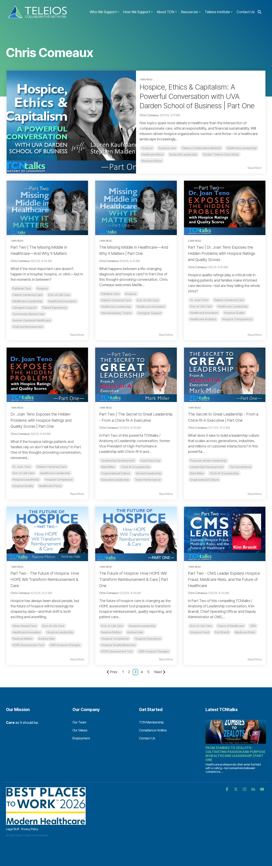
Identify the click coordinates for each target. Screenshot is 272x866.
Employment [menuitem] (81, 738)
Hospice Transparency (237, 319)
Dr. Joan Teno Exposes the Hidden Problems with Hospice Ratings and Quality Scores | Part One (41, 420)
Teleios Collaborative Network (201, 148)
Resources (189, 12)
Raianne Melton (23, 638)
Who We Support (103, 12)
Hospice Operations (148, 638)
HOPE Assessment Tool (28, 645)
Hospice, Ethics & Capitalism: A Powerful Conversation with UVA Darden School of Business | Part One (197, 96)
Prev (113, 672)
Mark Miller (108, 467)
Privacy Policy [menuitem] (29, 829)
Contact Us (246, 12)
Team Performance (148, 479)
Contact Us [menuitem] (147, 738)
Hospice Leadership (26, 479)
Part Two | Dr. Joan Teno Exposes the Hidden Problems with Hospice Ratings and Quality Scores (221, 253)
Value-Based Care (25, 626)
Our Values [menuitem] (79, 730)
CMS (253, 626)
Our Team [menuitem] (79, 722)
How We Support (136, 12)
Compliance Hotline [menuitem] (153, 730)
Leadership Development (118, 460)
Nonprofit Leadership (183, 154)
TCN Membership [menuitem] (151, 722)
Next (158, 672)
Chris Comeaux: (150, 115)
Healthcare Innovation (62, 301)
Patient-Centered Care (27, 295)
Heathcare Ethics (153, 154)
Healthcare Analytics (203, 319)
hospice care (167, 148)
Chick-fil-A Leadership (135, 467)
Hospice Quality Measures (118, 645)
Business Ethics (152, 161)
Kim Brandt (222, 632)
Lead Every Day (150, 460)
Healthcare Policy (50, 486)
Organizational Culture (115, 473)
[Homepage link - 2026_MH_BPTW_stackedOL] (46, 822)
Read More (254, 167)
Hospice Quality (234, 312)
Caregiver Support (25, 307)
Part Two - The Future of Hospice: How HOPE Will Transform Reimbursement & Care (45, 579)
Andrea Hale (46, 638)
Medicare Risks (245, 632)
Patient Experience (54, 307)
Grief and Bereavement (28, 326)
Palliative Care (22, 288)
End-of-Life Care (59, 295)
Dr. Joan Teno (199, 300)
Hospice (147, 148)
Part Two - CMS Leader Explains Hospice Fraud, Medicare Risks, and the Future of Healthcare (224, 579)
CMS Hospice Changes (65, 645)
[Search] (259, 12)
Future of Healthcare (231, 626)
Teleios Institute (217, 12)
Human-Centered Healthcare (32, 320)
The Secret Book (240, 467)
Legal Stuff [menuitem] (12, 829)
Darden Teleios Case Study (221, 154)
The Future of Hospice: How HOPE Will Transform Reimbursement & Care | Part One (133, 579)
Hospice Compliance (59, 479)
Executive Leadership (115, 479)
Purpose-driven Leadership (208, 460)
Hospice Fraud (199, 632)
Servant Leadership (148, 473)
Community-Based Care (28, 314)
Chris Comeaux (20, 261)
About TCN (165, 12)
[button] (227, 789)
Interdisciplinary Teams (116, 313)
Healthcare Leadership (242, 148)
